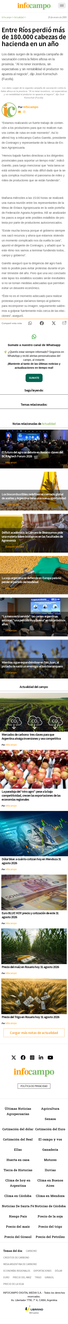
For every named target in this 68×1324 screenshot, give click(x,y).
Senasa (50, 1119)
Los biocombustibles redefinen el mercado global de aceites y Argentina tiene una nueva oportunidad (34, 496)
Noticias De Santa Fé (18, 1206)
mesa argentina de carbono (20, 1264)
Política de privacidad (34, 1086)
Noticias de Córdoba (50, 1206)
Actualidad (19, 17)
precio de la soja (13, 1284)
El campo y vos (50, 1139)
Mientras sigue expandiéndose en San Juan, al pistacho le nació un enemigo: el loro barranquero (32, 664)
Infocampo (7, 17)
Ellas (18, 1149)
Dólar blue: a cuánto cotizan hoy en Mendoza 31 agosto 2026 (31, 861)
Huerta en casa (17, 1160)
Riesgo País (18, 1216)
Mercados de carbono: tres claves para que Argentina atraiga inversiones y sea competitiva (31, 736)
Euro (6, 1277)
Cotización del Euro (50, 1129)
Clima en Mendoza (50, 1196)
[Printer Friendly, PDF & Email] (64, 324)
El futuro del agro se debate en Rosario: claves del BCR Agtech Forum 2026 (32, 454)
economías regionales (16, 1270)
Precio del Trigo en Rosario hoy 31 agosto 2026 (30, 1017)
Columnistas (12, 504)
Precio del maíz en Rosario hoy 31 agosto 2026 (30, 967)
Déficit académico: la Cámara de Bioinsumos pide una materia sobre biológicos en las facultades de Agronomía (32, 536)
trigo (38, 1277)
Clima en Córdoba (17, 1196)
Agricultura (50, 1108)
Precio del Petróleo (50, 1237)
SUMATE (34, 377)
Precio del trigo (50, 1226)
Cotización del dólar (17, 1129)
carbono (31, 1250)
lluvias (50, 1170)
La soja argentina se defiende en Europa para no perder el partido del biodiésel (31, 580)
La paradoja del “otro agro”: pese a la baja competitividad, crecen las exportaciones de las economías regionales (31, 795)
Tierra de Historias (17, 1170)
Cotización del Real (18, 1139)
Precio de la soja (50, 1216)
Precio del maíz (18, 1226)
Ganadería (50, 1149)
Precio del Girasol (18, 1237)
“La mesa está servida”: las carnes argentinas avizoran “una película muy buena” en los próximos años (33, 620)
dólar (58, 1270)
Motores (50, 1160)
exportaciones (42, 1270)
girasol (49, 1277)
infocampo (11, 462)
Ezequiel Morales (14, 546)
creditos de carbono (16, 1257)
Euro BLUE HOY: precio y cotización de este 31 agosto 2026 (30, 915)
